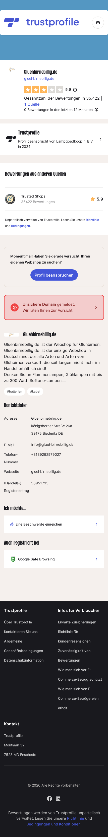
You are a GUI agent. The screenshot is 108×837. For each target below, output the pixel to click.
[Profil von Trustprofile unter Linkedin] (58, 798)
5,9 (71, 90)
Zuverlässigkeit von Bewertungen (74, 655)
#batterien (14, 391)
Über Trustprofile (18, 622)
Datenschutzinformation (23, 660)
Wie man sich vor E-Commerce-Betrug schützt (80, 674)
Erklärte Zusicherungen (77, 622)
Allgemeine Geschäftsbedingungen (23, 646)
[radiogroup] (43, 89)
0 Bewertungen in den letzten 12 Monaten (58, 109)
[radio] (27, 89)
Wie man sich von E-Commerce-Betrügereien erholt (78, 698)
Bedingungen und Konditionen (53, 824)
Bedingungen (20, 226)
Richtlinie (92, 220)
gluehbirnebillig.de (39, 78)
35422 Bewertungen (38, 202)
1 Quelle (31, 104)
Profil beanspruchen (54, 275)
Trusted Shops (33, 196)
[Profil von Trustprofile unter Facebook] (49, 798)
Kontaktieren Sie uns (21, 631)
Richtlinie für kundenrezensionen (74, 636)
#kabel (35, 391)
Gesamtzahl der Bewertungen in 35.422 (62, 98)
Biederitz (50, 433)
